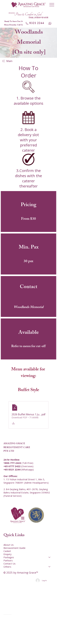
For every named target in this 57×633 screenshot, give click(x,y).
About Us (8, 544)
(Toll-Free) (18, 462)
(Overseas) (18, 466)
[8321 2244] (50, 23)
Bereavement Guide (14, 547)
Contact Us (9, 563)
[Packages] (50, 557)
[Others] (50, 566)
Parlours (8, 560)
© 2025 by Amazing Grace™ (20, 572)
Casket (7, 551)
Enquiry (7, 554)
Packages (8, 557)
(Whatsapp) (18, 469)
